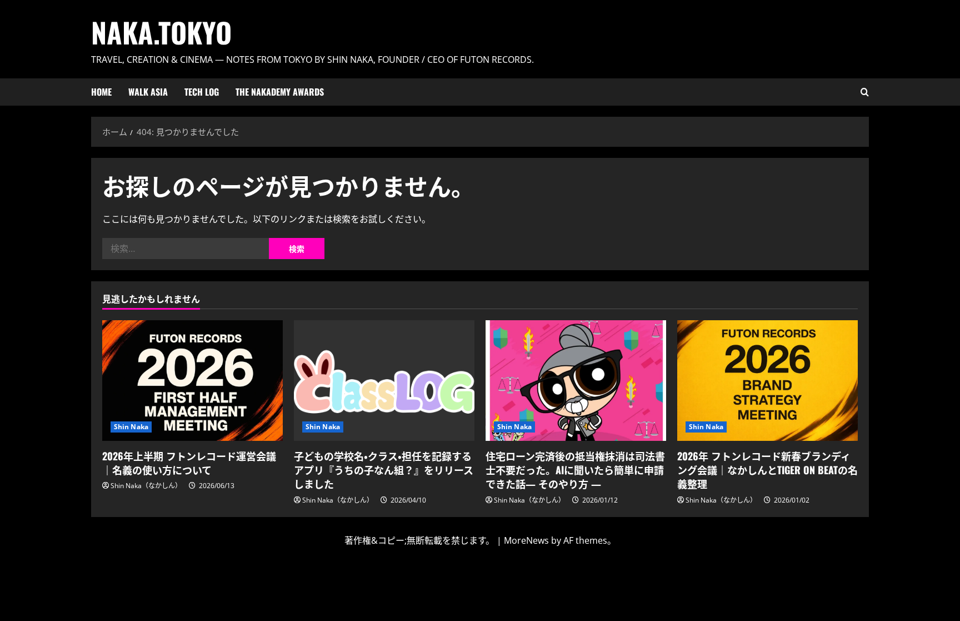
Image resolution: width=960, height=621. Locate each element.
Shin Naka (131, 426)
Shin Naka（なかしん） (146, 485)
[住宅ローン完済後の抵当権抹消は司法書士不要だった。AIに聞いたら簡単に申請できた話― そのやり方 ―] (576, 380)
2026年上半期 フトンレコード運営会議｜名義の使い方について (189, 463)
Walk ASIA (148, 91)
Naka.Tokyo (161, 31)
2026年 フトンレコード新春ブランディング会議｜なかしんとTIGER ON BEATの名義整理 (767, 470)
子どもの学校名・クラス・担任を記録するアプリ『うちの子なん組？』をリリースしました (383, 470)
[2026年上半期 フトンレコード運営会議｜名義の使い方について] (192, 380)
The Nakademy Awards (280, 91)
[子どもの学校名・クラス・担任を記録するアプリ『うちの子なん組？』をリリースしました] (384, 380)
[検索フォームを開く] (865, 92)
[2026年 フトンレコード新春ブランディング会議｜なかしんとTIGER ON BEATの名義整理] (767, 380)
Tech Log (201, 91)
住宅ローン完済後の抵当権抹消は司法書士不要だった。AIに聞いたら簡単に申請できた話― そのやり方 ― (575, 470)
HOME (101, 91)
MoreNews (526, 540)
